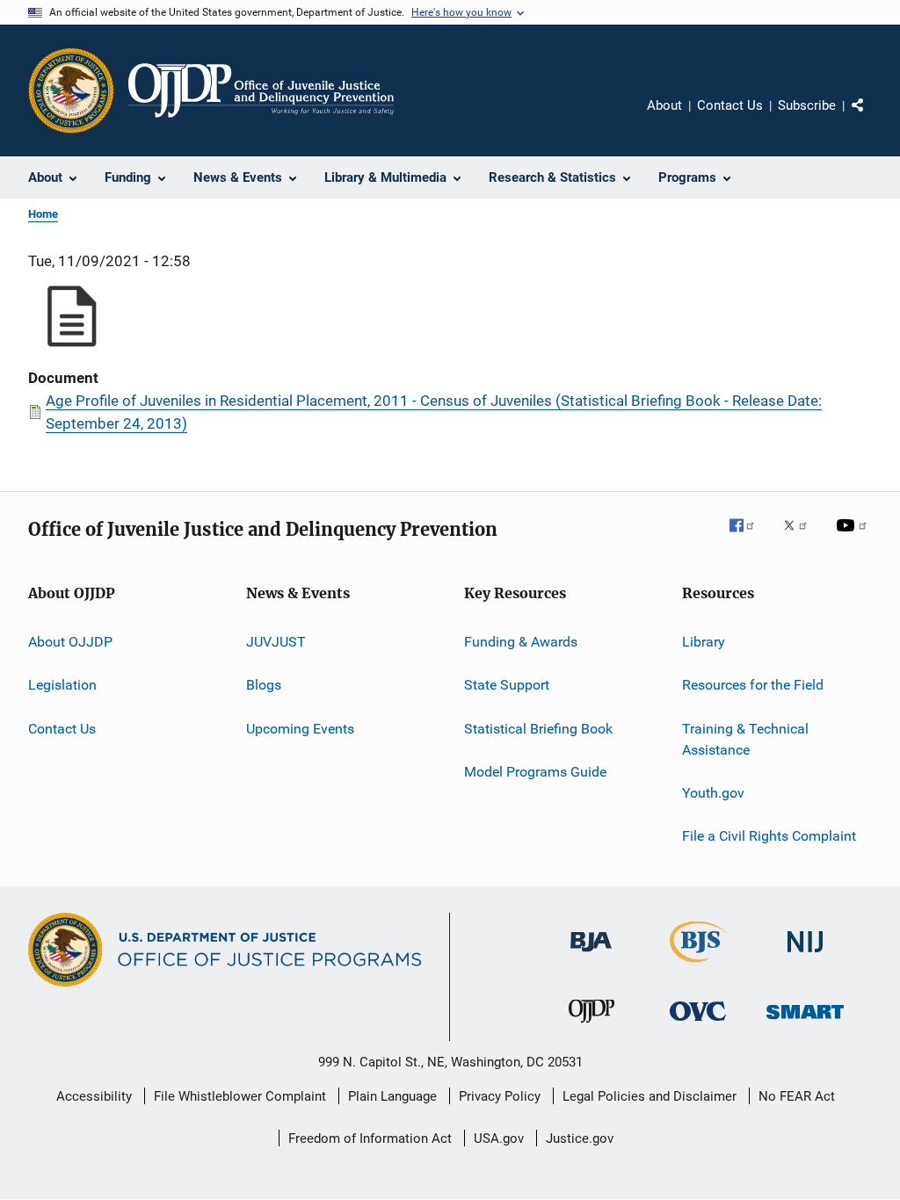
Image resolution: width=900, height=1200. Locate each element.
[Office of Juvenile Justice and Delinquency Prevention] (591, 1026)
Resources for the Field (753, 684)
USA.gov (499, 1138)
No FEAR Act (796, 1096)
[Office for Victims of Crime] (698, 1024)
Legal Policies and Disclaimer (649, 1096)
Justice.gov (579, 1138)
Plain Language (392, 1096)
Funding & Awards (520, 641)
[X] (801, 537)
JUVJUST (276, 641)
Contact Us (730, 105)
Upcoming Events (300, 728)
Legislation (62, 684)
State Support (506, 684)
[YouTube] (854, 537)
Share (872, 118)
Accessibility (94, 1096)
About (664, 105)
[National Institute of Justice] (805, 955)
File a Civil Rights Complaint (769, 836)
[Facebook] (748, 537)
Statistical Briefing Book (538, 728)
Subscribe (807, 105)
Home (43, 213)
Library (703, 641)
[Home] (261, 90)
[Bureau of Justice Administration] (591, 955)
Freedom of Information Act (370, 1138)
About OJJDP (70, 641)
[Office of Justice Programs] (71, 90)
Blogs (263, 684)
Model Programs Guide (535, 771)
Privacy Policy (500, 1096)
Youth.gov (713, 792)
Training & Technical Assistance (745, 739)
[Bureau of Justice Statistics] (698, 965)
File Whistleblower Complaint (240, 1096)
